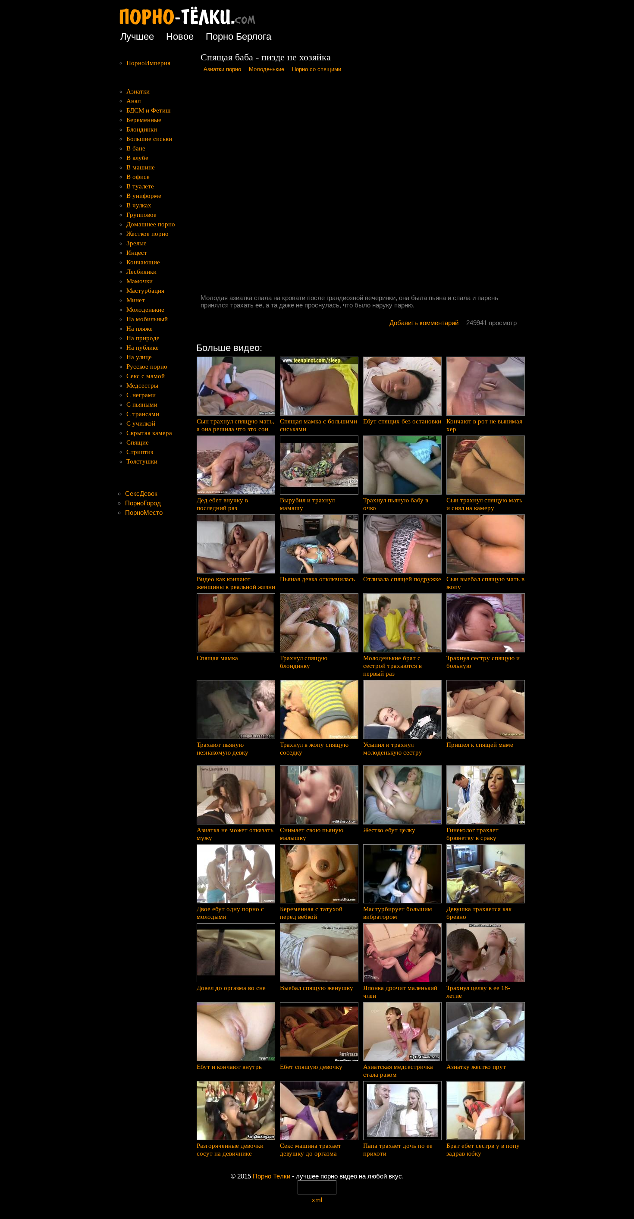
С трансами (142, 414)
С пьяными (141, 404)
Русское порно (146, 366)
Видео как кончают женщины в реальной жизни (236, 583)
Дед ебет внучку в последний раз (222, 504)
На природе (143, 338)
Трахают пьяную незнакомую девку (222, 748)
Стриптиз (139, 451)
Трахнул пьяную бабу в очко (395, 504)
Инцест (136, 252)
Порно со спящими (316, 69)
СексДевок (141, 493)
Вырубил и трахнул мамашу (307, 504)
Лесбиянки (141, 271)
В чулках (138, 205)
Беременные (143, 119)
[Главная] (194, 25)
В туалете (140, 186)
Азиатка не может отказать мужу (235, 834)
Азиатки (138, 91)
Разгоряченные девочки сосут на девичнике (230, 1149)
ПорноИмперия (148, 63)
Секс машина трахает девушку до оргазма (310, 1149)
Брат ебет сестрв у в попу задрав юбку (483, 1149)
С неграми (141, 395)
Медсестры (142, 385)
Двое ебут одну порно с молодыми (230, 913)
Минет (135, 300)
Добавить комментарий (423, 322)
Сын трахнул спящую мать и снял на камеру (484, 504)
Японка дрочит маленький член (400, 991)
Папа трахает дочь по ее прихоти (398, 1149)
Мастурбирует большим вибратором (397, 913)
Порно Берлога (238, 36)
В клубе (137, 157)
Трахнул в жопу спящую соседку (314, 748)
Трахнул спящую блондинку (303, 662)
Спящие (137, 442)
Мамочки (139, 281)
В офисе (138, 176)
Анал (133, 100)
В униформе (143, 195)
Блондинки (141, 129)
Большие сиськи (149, 138)
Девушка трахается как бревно (479, 913)
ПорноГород (143, 503)
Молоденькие (266, 69)
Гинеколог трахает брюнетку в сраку (472, 834)
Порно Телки (271, 1176)
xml (317, 1199)
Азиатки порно (222, 69)
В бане (135, 148)
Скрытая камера (149, 432)
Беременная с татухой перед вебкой (311, 913)
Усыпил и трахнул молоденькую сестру (392, 748)
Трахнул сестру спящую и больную (483, 662)
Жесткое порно (147, 233)
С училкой (140, 423)
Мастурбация (145, 290)
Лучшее (137, 36)
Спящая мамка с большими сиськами (318, 425)
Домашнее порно (150, 224)
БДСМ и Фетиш (148, 110)
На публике (142, 347)
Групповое (141, 214)
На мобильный (147, 319)
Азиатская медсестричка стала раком (398, 1070)
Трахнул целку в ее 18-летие (478, 991)
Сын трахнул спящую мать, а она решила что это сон (235, 425)
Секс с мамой (145, 376)
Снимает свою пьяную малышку (311, 834)
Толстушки (141, 461)
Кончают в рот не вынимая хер (484, 425)
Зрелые (136, 243)
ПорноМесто (144, 512)
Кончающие (143, 262)
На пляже (139, 328)
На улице (139, 357)
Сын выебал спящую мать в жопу (485, 583)
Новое (180, 36)
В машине (140, 167)
